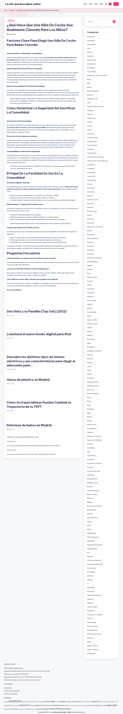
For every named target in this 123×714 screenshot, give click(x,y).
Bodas (89, 87)
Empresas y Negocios (94, 258)
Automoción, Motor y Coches (97, 75)
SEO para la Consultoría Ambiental (16, 674)
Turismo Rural (91, 622)
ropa (90, 705)
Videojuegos (91, 653)
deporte (89, 701)
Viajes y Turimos (92, 646)
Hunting (89, 331)
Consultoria (91, 165)
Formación (90, 289)
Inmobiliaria (91, 347)
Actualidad (91, 41)
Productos (90, 459)
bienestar (24, 701)
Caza (89, 103)
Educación (90, 223)
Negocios (90, 432)
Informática (91, 339)
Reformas (90, 498)
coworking (84, 701)
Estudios (90, 269)
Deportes (90, 203)
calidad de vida (92, 99)
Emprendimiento (92, 238)
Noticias (90, 444)
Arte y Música (91, 72)
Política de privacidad (11, 691)
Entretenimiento (92, 262)
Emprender (91, 234)
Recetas (90, 487)
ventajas (67, 709)
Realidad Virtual (92, 483)
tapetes (34, 709)
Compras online (92, 137)
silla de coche (14, 90)
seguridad (22, 437)
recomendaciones (93, 490)
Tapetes (90, 580)
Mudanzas (90, 409)
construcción (76, 701)
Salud (89, 525)
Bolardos (90, 95)
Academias (91, 37)
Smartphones (91, 568)
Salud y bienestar (93, 537)
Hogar (89, 316)
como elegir (15, 437)
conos (56, 701)
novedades (91, 448)
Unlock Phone (55, 708)
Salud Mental (91, 533)
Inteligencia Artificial (94, 351)
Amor (89, 48)
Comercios (90, 134)
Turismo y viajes (92, 626)
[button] (116, 4)
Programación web (93, 471)
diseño (101, 701)
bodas (28, 701)
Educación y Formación (95, 227)
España (89, 265)
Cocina (89, 126)
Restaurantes (91, 510)
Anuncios (90, 56)
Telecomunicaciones (94, 595)
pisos (73, 705)
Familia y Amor (92, 277)
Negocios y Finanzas (94, 436)
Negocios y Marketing (94, 440)
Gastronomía (91, 300)
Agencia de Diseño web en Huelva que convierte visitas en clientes (27, 671)
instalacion (38, 705)
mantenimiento (47, 705)
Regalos (90, 502)
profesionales (85, 705)
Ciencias (90, 114)
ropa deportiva (97, 705)
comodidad (42, 701)
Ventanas (90, 638)
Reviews (90, 514)
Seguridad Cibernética (94, 545)
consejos (62, 701)
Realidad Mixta (92, 479)
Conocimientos (92, 145)
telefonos (90, 603)
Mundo (89, 417)
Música (89, 421)
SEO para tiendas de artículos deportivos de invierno (22, 680)
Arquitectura (91, 64)
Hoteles (89, 328)
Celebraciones (34, 701)
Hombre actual (92, 324)
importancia (25, 705)
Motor (89, 405)
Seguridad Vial (92, 549)
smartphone (28, 709)
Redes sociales (92, 494)
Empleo (89, 231)
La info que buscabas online (23, 4)
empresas (111, 701)
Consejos (90, 149)
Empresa (90, 242)
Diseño (89, 215)
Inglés (89, 343)
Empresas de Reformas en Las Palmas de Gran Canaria (23, 677)
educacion (106, 701)
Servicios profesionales (95, 564)
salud (105, 705)
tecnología (91, 591)
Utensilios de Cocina (94, 634)
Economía (90, 219)
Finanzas (90, 281)
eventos (116, 701)
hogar (16, 705)
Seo (88, 553)
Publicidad (90, 475)
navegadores (91, 428)
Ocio (88, 452)
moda (62, 705)
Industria (90, 335)
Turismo (89, 618)
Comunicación (92, 141)
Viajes (89, 642)
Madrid (89, 374)
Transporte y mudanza (95, 615)
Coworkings (91, 172)
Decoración (91, 188)
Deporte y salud (92, 200)
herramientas (91, 312)
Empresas (11, 20)
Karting (89, 362)
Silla (27, 437)
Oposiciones (91, 456)
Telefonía (90, 599)
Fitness (89, 285)
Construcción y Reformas (95, 157)
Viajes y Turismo (92, 649)
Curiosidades (91, 180)
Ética (89, 273)
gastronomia (7, 705)
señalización (22, 709)
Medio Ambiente (92, 393)
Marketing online (92, 382)
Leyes (89, 370)
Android (90, 52)
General (89, 304)
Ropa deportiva (92, 518)
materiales (56, 705)
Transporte (91, 611)
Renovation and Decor (94, 506)
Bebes (89, 79)
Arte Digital (91, 68)
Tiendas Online (92, 607)
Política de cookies (10, 694)
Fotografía (90, 293)
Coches (89, 122)
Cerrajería (90, 110)
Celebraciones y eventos (95, 106)
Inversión (90, 359)
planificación (78, 705)
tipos (46, 709)
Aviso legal (8, 688)
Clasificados (91, 118)
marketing (90, 378)
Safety (89, 521)
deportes (95, 701)
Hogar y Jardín (92, 320)
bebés (9, 437)
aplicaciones (91, 60)
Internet (89, 355)
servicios (15, 709)
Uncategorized (92, 630)
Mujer (89, 413)
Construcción (91, 153)
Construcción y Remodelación (97, 161)
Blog (88, 83)
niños (70, 705)
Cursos (89, 184)
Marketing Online (93, 386)
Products (90, 467)
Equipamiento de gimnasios (13, 668)
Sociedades (91, 572)
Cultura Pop (91, 176)
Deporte (90, 196)
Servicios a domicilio (94, 560)
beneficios (15, 701)
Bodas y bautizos (93, 91)
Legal (89, 366)
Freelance (90, 297)
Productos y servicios (94, 463)
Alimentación (91, 44)
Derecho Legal (92, 211)
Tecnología (91, 587)
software (90, 576)
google (89, 308)
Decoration (91, 192)
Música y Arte (91, 424)
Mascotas (90, 390)
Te (88, 584)
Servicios (90, 556)
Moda (89, 397)
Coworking (91, 168)
